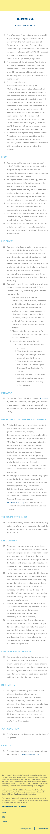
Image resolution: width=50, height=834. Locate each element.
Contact (4, 822)
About (4, 812)
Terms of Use (43, 829)
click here (43, 398)
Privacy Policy (26, 829)
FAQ (3, 817)
